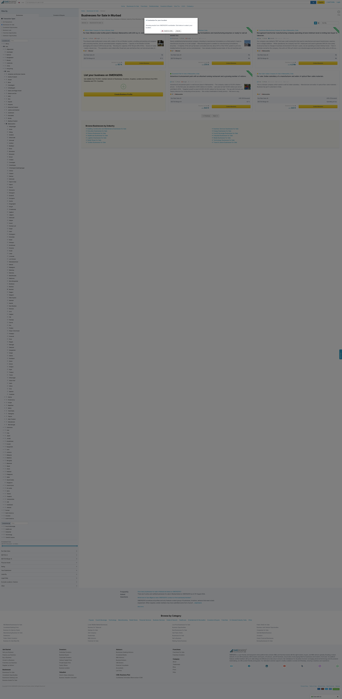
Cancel (178, 31)
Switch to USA (168, 31)
